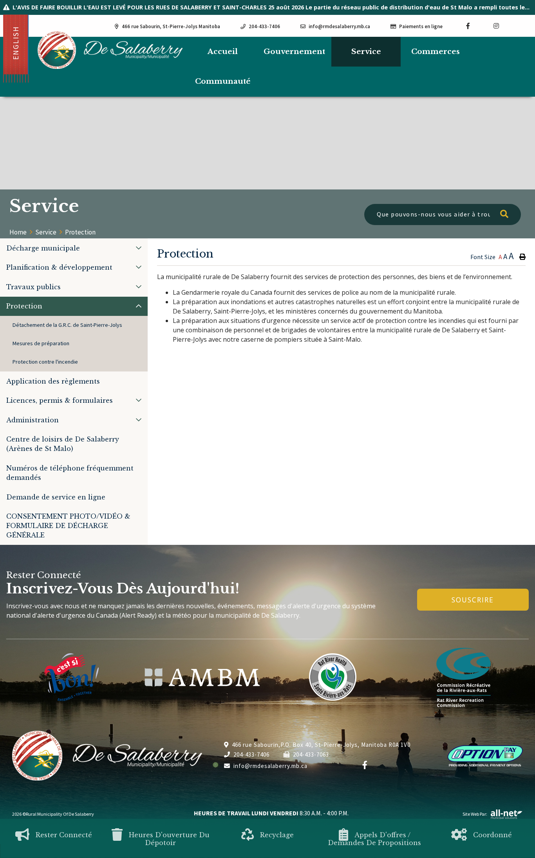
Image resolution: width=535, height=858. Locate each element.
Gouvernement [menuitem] (294, 51)
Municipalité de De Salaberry (110, 50)
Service (45, 232)
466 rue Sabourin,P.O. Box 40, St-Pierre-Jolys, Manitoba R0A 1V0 (321, 744)
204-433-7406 (251, 754)
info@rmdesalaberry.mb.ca (270, 766)
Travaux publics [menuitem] (33, 287)
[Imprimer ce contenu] (522, 256)
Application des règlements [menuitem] (53, 381)
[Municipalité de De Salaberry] (202, 677)
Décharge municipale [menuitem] (43, 248)
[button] (139, 247)
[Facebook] (365, 765)
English (15, 43)
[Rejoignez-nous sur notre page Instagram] (496, 26)
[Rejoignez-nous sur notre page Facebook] (468, 26)
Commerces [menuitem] (435, 51)
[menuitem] (222, 52)
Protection (80, 232)
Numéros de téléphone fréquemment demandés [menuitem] (70, 472)
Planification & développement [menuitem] (59, 267)
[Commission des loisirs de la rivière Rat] (463, 677)
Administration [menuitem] (32, 420)
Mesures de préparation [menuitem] (41, 343)
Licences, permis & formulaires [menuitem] (59, 400)
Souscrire (473, 599)
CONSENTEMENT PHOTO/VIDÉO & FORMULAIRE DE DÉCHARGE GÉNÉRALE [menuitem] (68, 525)
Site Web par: (475, 814)
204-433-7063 (311, 754)
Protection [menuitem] (24, 306)
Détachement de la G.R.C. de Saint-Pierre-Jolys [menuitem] (67, 324)
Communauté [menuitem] (223, 81)
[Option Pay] (485, 755)
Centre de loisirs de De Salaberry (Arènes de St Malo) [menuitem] (62, 443)
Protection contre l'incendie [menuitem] (45, 361)
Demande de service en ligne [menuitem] (55, 497)
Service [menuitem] (366, 51)
